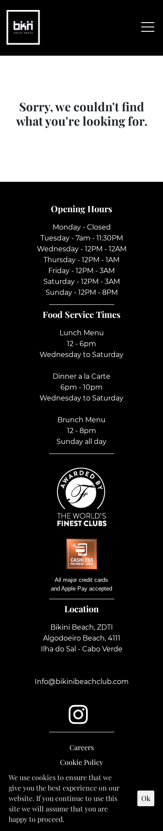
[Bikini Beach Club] (23, 26)
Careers (82, 747)
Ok (145, 798)
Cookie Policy (81, 762)
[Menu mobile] (147, 26)
